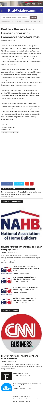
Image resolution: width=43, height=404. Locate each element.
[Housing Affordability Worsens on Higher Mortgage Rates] (21, 224)
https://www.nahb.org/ (7, 196)
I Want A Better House (20, 373)
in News (19, 21)
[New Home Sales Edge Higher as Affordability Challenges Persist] (6, 280)
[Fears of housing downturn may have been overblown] (21, 333)
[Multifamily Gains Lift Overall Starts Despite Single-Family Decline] (6, 291)
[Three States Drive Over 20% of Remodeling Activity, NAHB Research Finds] (6, 269)
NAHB (4, 40)
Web (40, 21)
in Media (26, 21)
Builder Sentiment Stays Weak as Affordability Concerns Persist (24, 299)
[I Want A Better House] (6, 376)
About (15, 401)
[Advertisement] (21, 157)
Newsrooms (7, 399)
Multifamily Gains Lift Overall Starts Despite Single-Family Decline (25, 289)
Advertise (36, 399)
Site (13, 21)
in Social (33, 21)
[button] (39, 10)
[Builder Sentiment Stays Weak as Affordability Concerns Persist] (6, 301)
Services (28, 399)
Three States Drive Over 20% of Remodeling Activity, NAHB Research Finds (26, 268)
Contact (21, 401)
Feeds (28, 401)
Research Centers (18, 399)
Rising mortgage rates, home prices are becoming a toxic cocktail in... (27, 385)
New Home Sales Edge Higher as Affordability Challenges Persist (24, 278)
